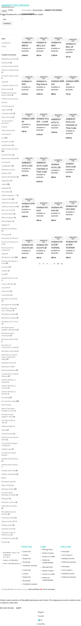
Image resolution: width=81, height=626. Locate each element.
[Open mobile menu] (2, 2)
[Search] (80, 2)
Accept (18, 608)
